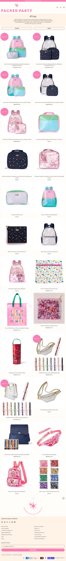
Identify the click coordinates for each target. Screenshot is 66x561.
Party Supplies (5, 528)
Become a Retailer (38, 526)
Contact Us (37, 530)
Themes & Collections (6, 530)
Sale (2, 536)
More (2, 538)
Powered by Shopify (17, 554)
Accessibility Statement (40, 536)
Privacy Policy (37, 534)
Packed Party (8, 554)
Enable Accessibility (39, 538)
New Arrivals (4, 526)
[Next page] (63, 498)
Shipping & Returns (39, 532)
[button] (60, 7)
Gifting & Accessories (6, 534)
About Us (36, 528)
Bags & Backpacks (6, 532)
